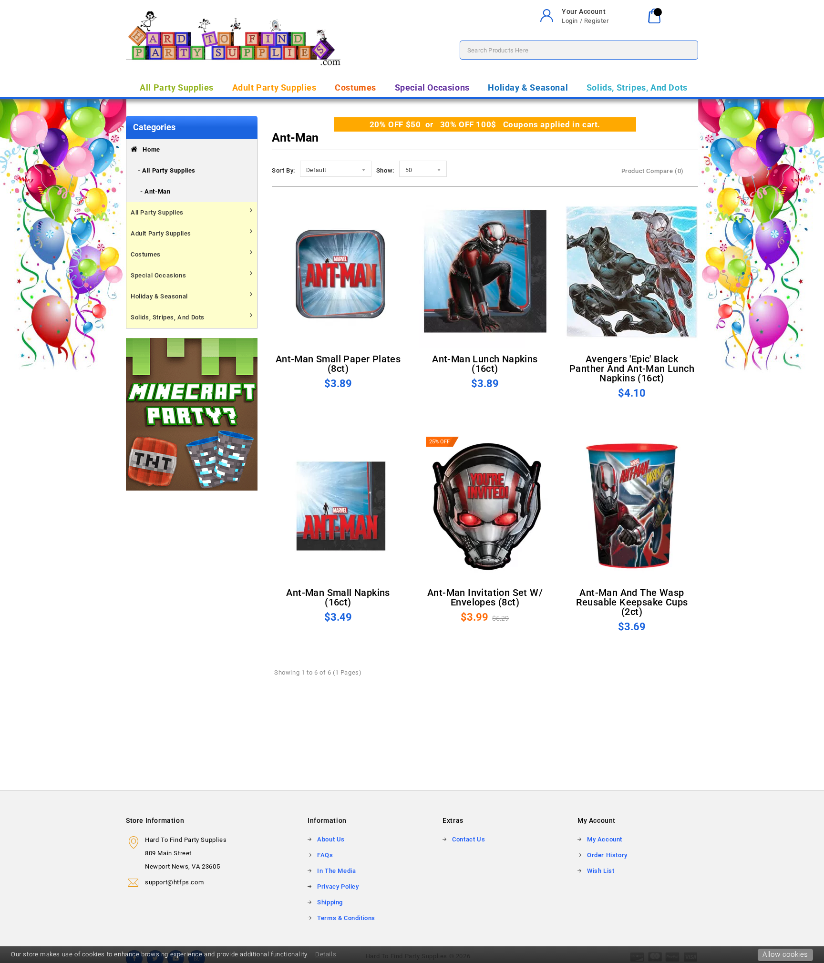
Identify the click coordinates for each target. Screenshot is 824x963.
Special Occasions (432, 87)
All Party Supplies (177, 87)
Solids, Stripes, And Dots (637, 87)
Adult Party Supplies (274, 87)
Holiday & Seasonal (528, 87)
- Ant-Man (155, 191)
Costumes (355, 87)
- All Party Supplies (167, 170)
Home (149, 149)
